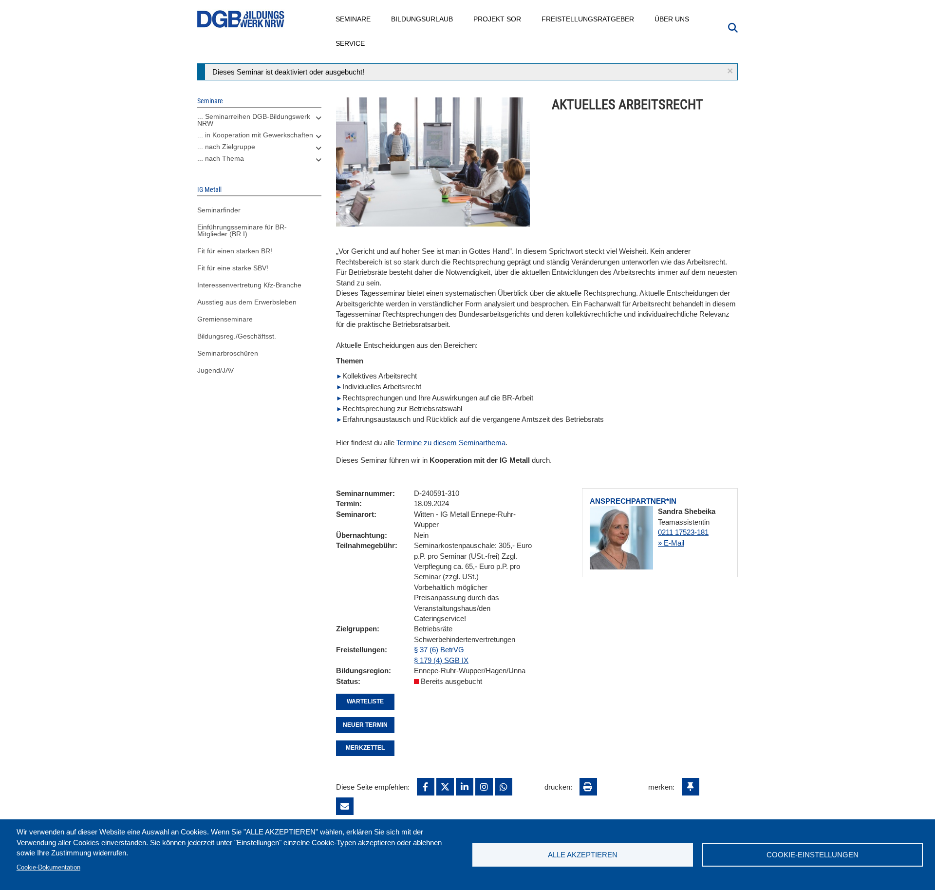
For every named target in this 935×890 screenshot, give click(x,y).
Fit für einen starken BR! (234, 251)
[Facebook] (425, 786)
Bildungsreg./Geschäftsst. (236, 336)
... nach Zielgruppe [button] (226, 146)
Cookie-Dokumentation (48, 867)
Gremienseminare (225, 319)
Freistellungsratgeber (588, 19)
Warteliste (365, 701)
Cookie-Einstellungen (813, 855)
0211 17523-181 (683, 532)
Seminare (353, 19)
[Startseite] (241, 19)
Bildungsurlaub (422, 19)
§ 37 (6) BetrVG (439, 649)
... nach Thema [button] (220, 158)
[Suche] (733, 27)
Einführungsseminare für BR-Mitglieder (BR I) (242, 230)
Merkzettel (365, 747)
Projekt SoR (498, 19)
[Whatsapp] (503, 786)
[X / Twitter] (445, 786)
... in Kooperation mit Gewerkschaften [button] (255, 135)
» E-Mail (671, 543)
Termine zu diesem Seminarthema (450, 442)
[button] (730, 71)
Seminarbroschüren (227, 353)
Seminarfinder (219, 210)
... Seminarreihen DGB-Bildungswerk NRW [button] (253, 120)
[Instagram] (484, 786)
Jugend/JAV (215, 370)
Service (350, 43)
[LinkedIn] (464, 786)
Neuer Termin (365, 724)
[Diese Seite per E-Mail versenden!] (345, 806)
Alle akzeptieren (582, 855)
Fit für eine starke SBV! (232, 268)
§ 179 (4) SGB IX (441, 660)
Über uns (672, 19)
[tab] (259, 122)
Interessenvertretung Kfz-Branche (249, 285)
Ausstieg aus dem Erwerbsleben (247, 302)
